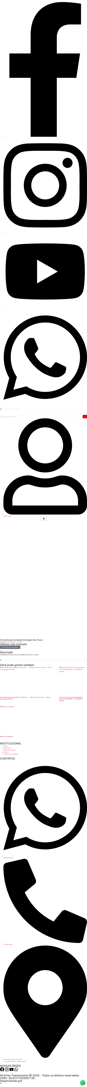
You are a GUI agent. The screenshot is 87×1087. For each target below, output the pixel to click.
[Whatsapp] (16, 1069)
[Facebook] (2, 1069)
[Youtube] (11, 1069)
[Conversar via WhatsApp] (82, 1082)
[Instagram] (7, 1069)
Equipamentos (11, 642)
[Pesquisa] (85, 416)
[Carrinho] (43, 519)
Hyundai (19, 642)
